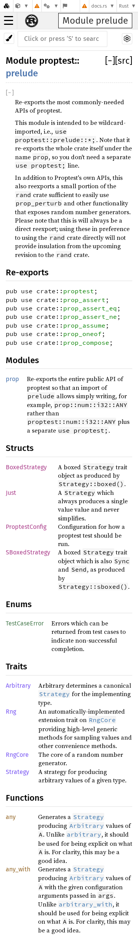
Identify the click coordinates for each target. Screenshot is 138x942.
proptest (57, 60)
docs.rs (99, 6)
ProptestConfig (26, 526)
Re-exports (27, 272)
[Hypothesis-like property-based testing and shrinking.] (22, 6)
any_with (18, 869)
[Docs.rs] (6, 6)
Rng (11, 711)
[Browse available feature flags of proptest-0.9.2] (65, 6)
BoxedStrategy (26, 467)
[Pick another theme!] (9, 38)
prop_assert (84, 300)
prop (12, 379)
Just (11, 492)
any (11, 817)
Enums (19, 604)
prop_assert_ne (90, 316)
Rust (124, 6)
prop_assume (84, 325)
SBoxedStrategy (28, 552)
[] (110, 60)
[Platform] (51, 6)
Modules (22, 360)
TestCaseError (25, 623)
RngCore (17, 754)
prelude (22, 73)
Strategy (17, 772)
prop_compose (86, 342)
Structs (20, 448)
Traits (16, 666)
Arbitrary (18, 685)
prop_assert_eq (90, 308)
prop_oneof (82, 334)
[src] (123, 60)
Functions (25, 798)
